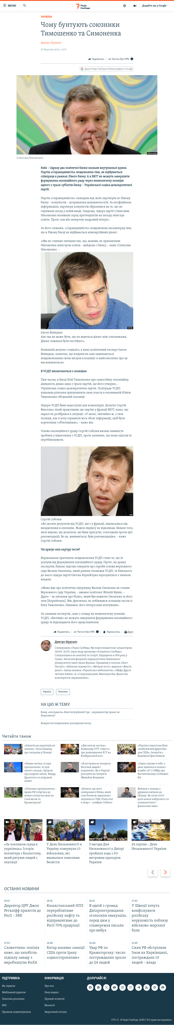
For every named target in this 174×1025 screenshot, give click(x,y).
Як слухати (8, 986)
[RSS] (146, 987)
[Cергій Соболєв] (87, 515)
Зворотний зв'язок (56, 1012)
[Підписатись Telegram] (138, 987)
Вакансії (50, 1005)
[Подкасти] (124, 5)
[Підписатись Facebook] (90, 987)
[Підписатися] (163, 987)
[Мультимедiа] (135, 5)
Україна (46, 17)
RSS (4, 1005)
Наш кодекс (52, 992)
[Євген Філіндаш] (87, 328)
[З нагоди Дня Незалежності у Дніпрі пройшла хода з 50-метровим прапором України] (108, 830)
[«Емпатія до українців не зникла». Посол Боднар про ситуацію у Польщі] (13, 749)
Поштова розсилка (13, 999)
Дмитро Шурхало (51, 43)
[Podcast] (154, 987)
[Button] (96, 59)
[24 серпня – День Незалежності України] (151, 830)
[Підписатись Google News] (98, 987)
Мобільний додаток (14, 992)
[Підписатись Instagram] (122, 987)
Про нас (49, 986)
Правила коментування (16, 1012)
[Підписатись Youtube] (114, 987)
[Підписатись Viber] (130, 987)
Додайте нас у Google (154, 5)
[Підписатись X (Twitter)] (106, 987)
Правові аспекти (55, 999)
